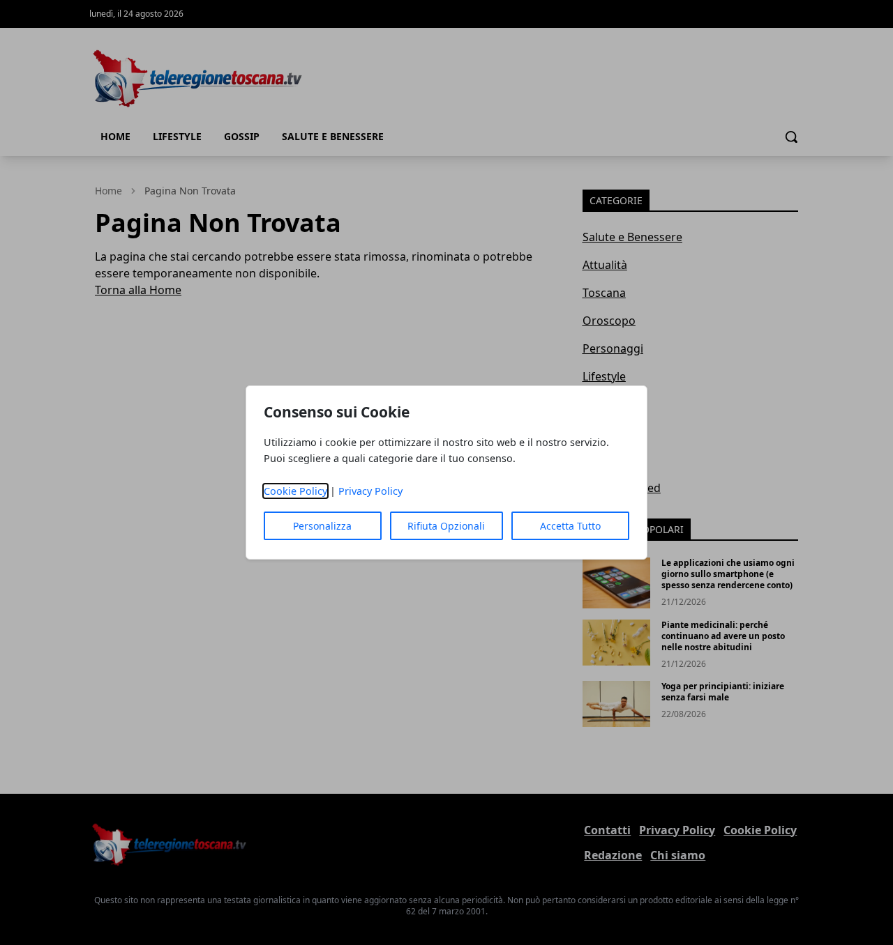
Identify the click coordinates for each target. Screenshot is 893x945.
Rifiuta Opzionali (446, 525)
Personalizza (322, 525)
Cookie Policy (295, 491)
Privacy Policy (370, 491)
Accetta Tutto (570, 525)
